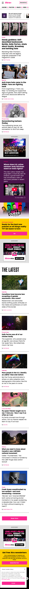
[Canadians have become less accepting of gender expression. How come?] (14, 283)
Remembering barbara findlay (11, 122)
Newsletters (23, 2)
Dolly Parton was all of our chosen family (12, 335)
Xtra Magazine (9, 2)
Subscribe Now (14, 563)
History (4, 447)
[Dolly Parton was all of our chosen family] (14, 323)
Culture (4, 7)
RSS (27, 578)
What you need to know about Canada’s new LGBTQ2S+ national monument (13, 451)
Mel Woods (6, 131)
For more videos (19, 197)
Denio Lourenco (7, 310)
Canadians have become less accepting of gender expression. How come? (13, 296)
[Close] (24, 569)
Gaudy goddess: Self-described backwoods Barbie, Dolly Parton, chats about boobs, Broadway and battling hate (14, 44)
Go (14, 233)
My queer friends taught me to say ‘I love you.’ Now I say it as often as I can (14, 413)
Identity (4, 292)
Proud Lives (5, 119)
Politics (11, 7)
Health (19, 7)
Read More (14, 518)
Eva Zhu (5, 424)
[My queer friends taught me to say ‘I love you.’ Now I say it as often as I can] (14, 400)
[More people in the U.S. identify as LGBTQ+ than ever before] (14, 362)
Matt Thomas (6, 60)
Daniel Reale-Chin (7, 509)
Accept (13, 583)
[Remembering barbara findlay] (14, 110)
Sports (4, 80)
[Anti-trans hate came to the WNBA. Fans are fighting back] (14, 71)
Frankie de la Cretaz (8, 99)
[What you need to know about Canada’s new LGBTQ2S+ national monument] (14, 438)
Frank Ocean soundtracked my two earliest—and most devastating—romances (14, 491)
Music (3, 37)
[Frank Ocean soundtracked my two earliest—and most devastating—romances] (14, 478)
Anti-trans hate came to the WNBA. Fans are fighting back (14, 84)
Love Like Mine (6, 408)
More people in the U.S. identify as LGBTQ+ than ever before (14, 374)
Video (24, 7)
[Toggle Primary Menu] (3, 3)
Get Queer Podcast (7, 222)
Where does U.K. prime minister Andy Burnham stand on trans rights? (14, 166)
